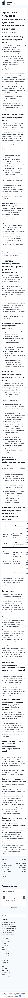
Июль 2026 (5, 943)
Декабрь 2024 (6, 976)
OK (20, 996)
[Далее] (24, 897)
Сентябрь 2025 (6, 958)
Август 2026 (5, 941)
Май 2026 (4, 947)
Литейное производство (8, 922)
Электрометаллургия (8, 934)
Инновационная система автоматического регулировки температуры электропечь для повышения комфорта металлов (7, 868)
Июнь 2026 (5, 945)
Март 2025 (5, 970)
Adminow (6, 32)
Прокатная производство (9, 928)
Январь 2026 (5, 949)
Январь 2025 (5, 974)
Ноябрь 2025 (5, 954)
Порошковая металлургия (9, 926)
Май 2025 (4, 966)
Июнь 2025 (5, 964)
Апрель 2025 (5, 968)
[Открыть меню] (25, 3)
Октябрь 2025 (6, 956)
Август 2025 (5, 960)
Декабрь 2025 (6, 951)
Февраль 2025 (6, 972)
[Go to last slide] (4, 897)
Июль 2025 (5, 962)
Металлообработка (7, 924)
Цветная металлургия (8, 930)
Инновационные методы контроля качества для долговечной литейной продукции (21, 865)
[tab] (11, 907)
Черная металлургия (7, 9)
